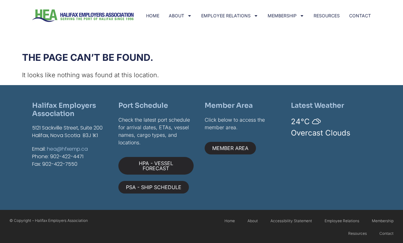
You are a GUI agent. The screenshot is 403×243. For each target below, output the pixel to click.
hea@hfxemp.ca (67, 149)
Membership (282, 15)
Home (152, 15)
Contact (360, 15)
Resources (327, 15)
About (176, 15)
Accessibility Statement (291, 220)
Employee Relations (226, 15)
